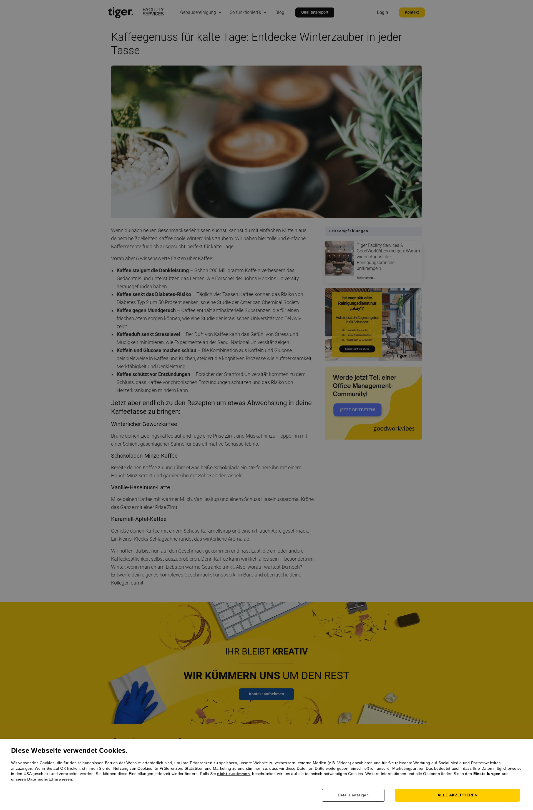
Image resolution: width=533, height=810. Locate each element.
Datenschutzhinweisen (49, 779)
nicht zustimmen (233, 773)
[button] (357, 795)
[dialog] (266, 405)
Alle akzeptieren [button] (457, 795)
